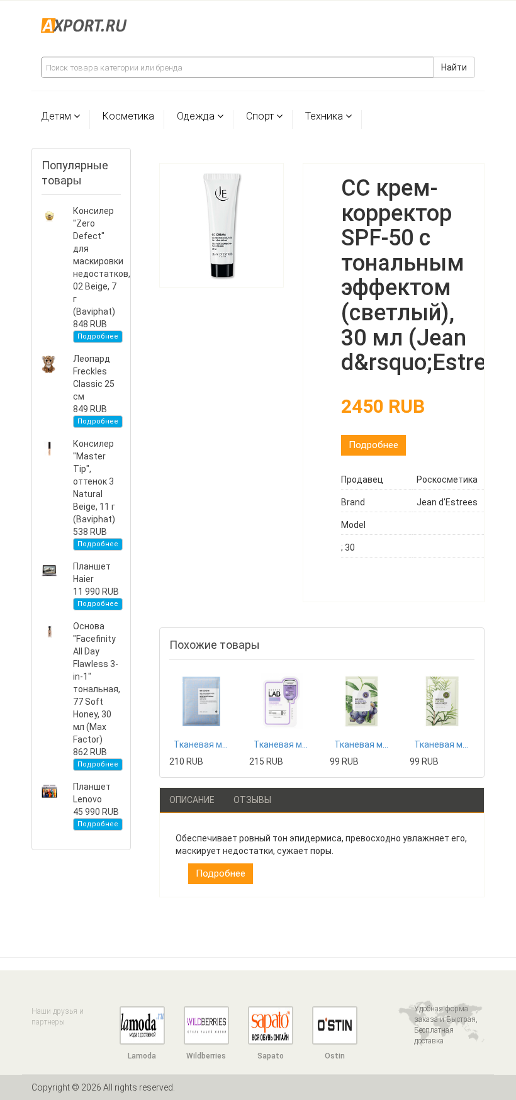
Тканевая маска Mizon (202, 744)
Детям (56, 116)
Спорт (260, 116)
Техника (324, 116)
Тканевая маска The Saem (362, 744)
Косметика (128, 116)
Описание (192, 800)
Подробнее (97, 336)
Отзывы (252, 800)
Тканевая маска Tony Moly (282, 744)
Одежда (196, 116)
